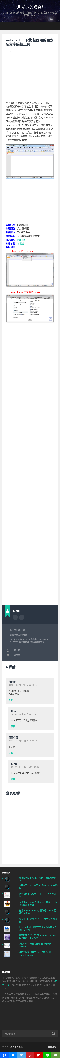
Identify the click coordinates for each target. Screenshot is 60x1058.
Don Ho (21, 239)
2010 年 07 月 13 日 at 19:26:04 (25, 714)
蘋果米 (12, 681)
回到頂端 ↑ (53, 1047)
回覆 (11, 700)
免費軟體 (14, 635)
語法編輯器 (39, 642)
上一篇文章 (15, 650)
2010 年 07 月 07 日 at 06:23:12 (23, 740)
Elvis (14, 710)
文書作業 (23, 635)
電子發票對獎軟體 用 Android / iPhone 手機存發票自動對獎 (37, 937)
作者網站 (21, 617)
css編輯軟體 (16, 639)
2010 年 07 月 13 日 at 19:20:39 (25, 767)
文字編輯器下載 (26, 642)
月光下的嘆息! (30, 7)
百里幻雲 (13, 737)
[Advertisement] (30, 74)
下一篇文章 (15, 655)
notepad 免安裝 (30, 639)
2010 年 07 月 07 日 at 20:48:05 (23, 685)
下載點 (20, 243)
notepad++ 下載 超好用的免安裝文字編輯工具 (30, 42)
